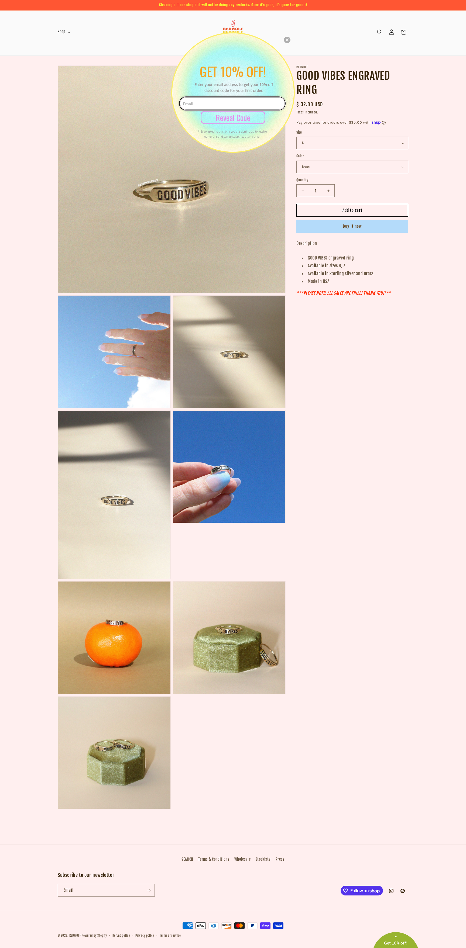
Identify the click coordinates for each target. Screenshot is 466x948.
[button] (287, 40)
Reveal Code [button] (233, 117)
